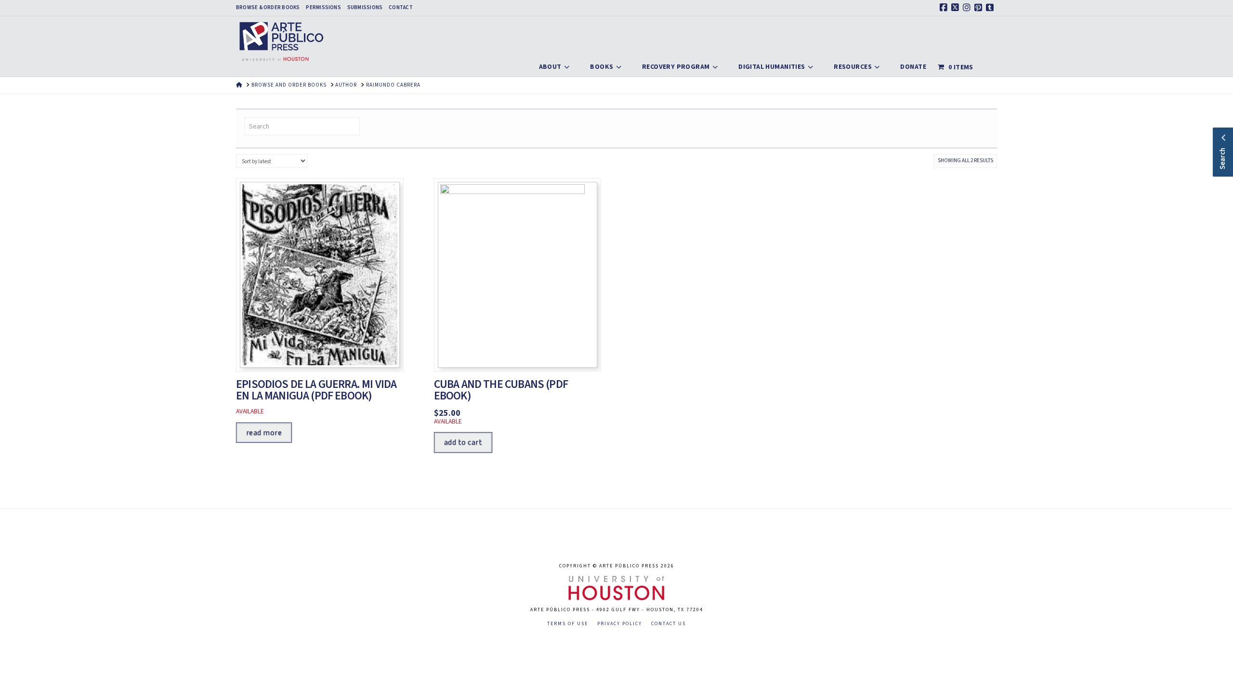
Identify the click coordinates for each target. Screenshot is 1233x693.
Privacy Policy (619, 624)
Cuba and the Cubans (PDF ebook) (501, 390)
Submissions (364, 7)
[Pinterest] (979, 7)
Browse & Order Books (268, 7)
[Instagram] (968, 7)
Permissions (323, 7)
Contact (401, 7)
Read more (264, 432)
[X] (956, 7)
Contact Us (668, 624)
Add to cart (463, 442)
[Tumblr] (991, 7)
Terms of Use (567, 624)
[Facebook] (945, 7)
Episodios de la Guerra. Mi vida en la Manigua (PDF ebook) (316, 390)
